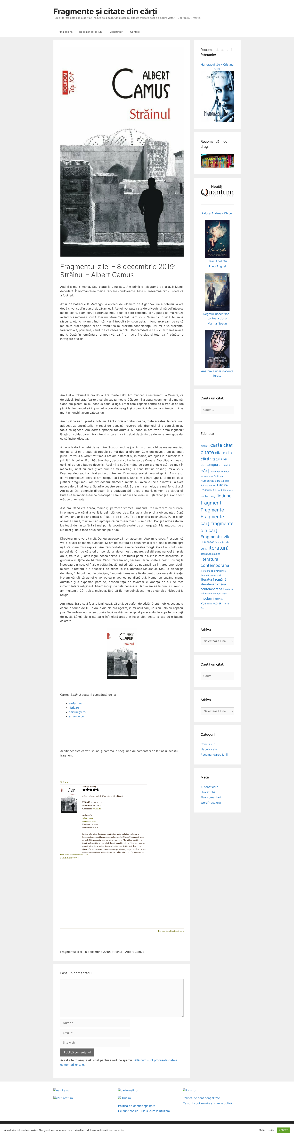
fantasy (210, 496)
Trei (202, 608)
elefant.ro (75, 703)
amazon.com (77, 716)
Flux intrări (208, 792)
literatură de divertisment (213, 571)
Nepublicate (209, 749)
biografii (205, 446)
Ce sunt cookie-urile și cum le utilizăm (144, 1111)
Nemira (219, 598)
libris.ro (74, 707)
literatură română (213, 579)
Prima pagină (64, 31)
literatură (217, 548)
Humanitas (207, 542)
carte (216, 445)
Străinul (64, 782)
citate (207, 452)
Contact (135, 31)
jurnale (225, 542)
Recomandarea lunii (91, 31)
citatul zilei (218, 459)
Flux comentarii (211, 797)
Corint (227, 465)
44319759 (97, 808)
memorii (217, 593)
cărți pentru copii (220, 471)
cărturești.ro (77, 712)
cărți (205, 471)
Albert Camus (88, 818)
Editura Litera (222, 480)
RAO (215, 603)
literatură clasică (210, 553)
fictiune (224, 495)
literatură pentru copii (211, 575)
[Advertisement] (122, 369)
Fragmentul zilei (216, 536)
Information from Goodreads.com (74, 854)
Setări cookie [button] (266, 1130)
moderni (207, 598)
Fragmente (212, 509)
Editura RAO (219, 490)
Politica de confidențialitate (136, 1106)
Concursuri (116, 31)
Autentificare (209, 787)
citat (228, 445)
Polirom (206, 603)
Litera (204, 548)
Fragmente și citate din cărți (105, 11)
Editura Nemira (208, 485)
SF (220, 603)
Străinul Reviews (69, 857)
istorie (218, 542)
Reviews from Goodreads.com (171, 931)
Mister (224, 594)
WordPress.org (211, 802)
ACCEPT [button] (283, 1130)
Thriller (226, 603)
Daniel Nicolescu (89, 821)
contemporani (212, 464)
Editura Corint (207, 476)
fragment (211, 503)
